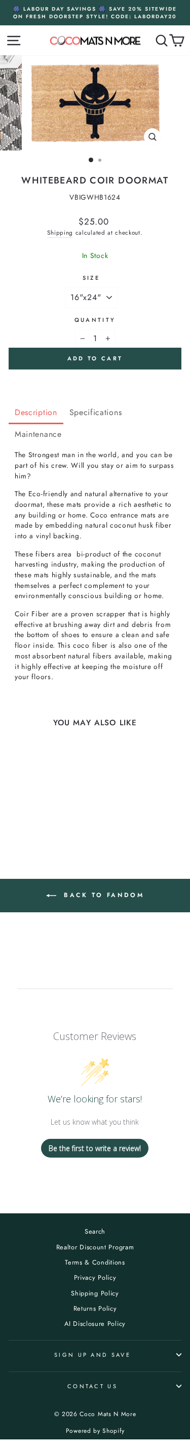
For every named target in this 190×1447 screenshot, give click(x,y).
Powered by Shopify (95, 1430)
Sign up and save (92, 1355)
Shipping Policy (95, 1293)
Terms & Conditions (95, 1262)
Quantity (95, 320)
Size (91, 278)
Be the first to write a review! (95, 1148)
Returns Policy (95, 1308)
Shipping (60, 232)
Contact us (92, 1386)
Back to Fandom (102, 895)
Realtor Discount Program (95, 1247)
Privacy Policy (95, 1277)
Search (95, 1231)
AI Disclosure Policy (95, 1323)
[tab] (36, 413)
